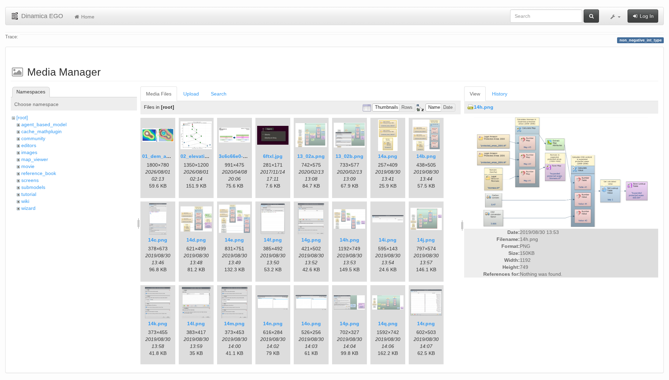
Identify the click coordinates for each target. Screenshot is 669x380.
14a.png (387, 156)
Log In (646, 16)
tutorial (28, 194)
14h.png (349, 240)
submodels (33, 187)
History (499, 94)
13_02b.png (349, 156)
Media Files (158, 94)
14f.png (273, 240)
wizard (28, 208)
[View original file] (561, 171)
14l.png (196, 323)
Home (87, 17)
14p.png (349, 323)
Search (218, 94)
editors (28, 145)
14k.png (157, 323)
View (475, 94)
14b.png (426, 156)
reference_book (38, 173)
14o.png (311, 323)
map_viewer (34, 159)
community (33, 138)
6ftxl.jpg (273, 156)
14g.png (311, 240)
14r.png (426, 323)
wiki (25, 201)
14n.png (273, 323)
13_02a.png (311, 156)
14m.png (234, 323)
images (29, 152)
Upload (191, 94)
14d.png (196, 240)
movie (27, 166)
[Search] (591, 16)
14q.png (388, 323)
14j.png (426, 240)
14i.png (388, 240)
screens (30, 180)
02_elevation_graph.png (209, 156)
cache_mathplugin (41, 131)
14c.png (157, 240)
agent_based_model (44, 124)
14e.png (234, 240)
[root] (22, 117)
